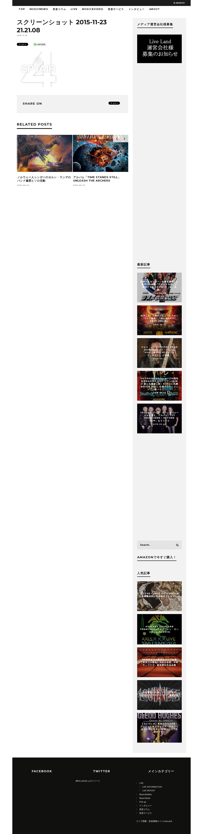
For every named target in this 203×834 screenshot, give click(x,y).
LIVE (74, 9)
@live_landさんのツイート (88, 780)
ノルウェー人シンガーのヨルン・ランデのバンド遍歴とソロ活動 (44, 179)
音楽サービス (116, 9)
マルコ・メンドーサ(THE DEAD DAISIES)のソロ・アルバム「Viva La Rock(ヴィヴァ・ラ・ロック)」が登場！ (159, 351)
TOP (22, 9)
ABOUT (154, 9)
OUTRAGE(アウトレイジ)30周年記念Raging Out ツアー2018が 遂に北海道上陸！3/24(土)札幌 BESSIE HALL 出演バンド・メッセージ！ (159, 384)
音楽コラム (59, 9)
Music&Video (92, 9)
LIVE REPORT (148, 790)
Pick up (142, 801)
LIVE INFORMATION (152, 786)
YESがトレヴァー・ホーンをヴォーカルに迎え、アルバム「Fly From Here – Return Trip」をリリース (159, 416)
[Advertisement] (72, 236)
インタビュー (137, 9)
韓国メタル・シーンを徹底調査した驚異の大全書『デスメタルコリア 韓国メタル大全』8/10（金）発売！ (159, 285)
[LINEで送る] (39, 44)
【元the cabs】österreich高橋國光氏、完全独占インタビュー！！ (159, 596)
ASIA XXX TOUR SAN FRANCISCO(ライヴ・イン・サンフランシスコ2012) (159, 629)
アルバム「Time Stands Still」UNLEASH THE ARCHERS (97, 179)
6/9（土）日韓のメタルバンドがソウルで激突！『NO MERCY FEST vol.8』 (159, 318)
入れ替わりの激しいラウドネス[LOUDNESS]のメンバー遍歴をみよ (159, 695)
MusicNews (39, 9)
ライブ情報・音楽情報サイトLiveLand (154, 821)
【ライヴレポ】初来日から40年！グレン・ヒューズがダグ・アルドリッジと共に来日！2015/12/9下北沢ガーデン (159, 727)
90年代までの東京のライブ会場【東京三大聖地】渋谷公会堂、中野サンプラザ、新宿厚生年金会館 (159, 662)
